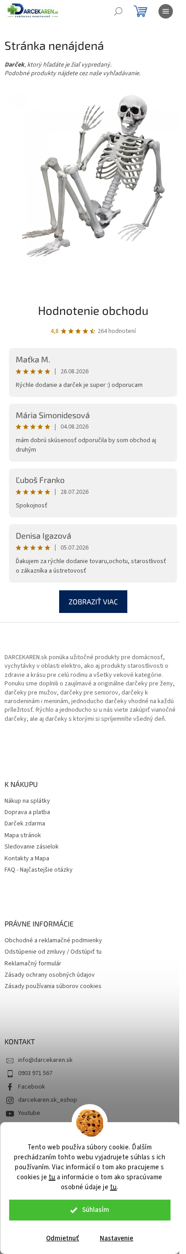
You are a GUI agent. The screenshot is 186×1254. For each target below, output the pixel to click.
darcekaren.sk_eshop (47, 1099)
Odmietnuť (62, 1238)
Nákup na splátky (27, 801)
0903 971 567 (35, 1073)
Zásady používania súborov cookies (53, 986)
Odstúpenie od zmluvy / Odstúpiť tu (53, 952)
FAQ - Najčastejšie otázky (39, 870)
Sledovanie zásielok (32, 847)
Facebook (31, 1086)
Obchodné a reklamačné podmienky (53, 940)
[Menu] (166, 11)
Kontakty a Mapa (27, 858)
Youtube (29, 1113)
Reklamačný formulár (33, 964)
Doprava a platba (27, 812)
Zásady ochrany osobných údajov (50, 975)
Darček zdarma (25, 824)
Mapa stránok (23, 835)
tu (52, 1177)
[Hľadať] (118, 11)
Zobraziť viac (93, 601)
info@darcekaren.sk (45, 1060)
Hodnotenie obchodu (93, 310)
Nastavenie (116, 1238)
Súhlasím (95, 1210)
